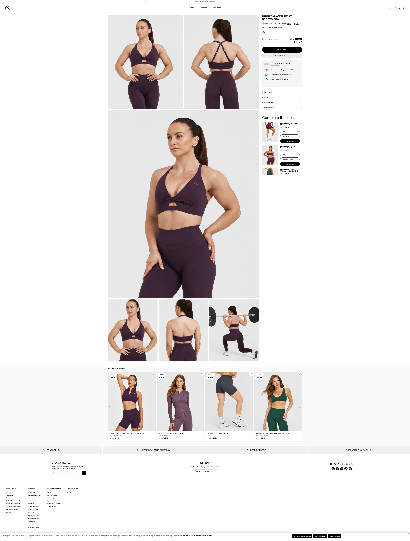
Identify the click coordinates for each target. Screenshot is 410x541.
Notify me (282, 50)
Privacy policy (32, 521)
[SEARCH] (390, 7)
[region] (205, 537)
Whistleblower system (34, 518)
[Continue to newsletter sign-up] (84, 473)
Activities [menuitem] (203, 8)
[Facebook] (337, 470)
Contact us (31, 504)
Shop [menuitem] (191, 8)
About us (8, 492)
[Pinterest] (350, 470)
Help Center (31, 512)
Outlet (49, 492)
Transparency (9, 495)
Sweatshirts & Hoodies (53, 504)
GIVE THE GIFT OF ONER (206, 471)
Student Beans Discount (13, 501)
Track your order (32, 498)
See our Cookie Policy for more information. (197, 536)
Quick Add (290, 141)
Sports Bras (50, 501)
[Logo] (7, 7)
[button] (146, 2)
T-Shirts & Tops (51, 506)
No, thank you (320, 536)
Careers (8, 498)
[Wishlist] (394, 8)
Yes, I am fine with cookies (302, 536)
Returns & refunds (33, 509)
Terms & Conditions (33, 515)
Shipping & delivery (33, 506)
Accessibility (31, 492)
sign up (296, 24)
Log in (289, 24)
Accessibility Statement (34, 495)
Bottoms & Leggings (53, 495)
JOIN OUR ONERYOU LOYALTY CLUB (206, 2)
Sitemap (8, 512)
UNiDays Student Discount (13, 506)
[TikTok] (346, 470)
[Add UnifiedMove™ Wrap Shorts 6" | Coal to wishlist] (251, 374)
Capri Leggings (51, 498)
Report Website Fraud (12, 509)
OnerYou (69, 492)
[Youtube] (342, 470)
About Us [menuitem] (217, 8)
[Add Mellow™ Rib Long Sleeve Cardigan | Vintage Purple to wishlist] (202, 374)
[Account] (399, 7)
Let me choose (335, 536)
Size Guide (31, 501)
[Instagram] (333, 470)
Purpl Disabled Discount (13, 504)
